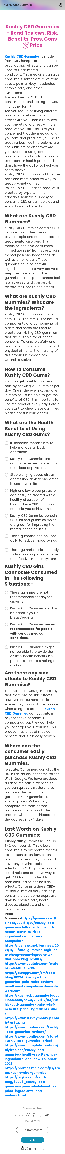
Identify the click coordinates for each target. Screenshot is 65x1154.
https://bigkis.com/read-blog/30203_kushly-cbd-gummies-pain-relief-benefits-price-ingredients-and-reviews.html (30, 1086)
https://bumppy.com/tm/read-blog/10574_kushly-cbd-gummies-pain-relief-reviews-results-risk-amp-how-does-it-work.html (31, 982)
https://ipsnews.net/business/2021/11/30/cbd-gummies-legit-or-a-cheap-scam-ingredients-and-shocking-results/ (32, 952)
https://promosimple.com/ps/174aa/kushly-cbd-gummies (32, 1070)
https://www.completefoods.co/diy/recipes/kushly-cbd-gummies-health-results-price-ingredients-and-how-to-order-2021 (31, 1054)
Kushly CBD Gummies (22, 56)
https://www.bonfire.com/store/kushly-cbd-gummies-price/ (31, 1038)
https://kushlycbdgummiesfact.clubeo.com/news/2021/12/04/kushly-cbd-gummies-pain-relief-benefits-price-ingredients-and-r (32, 1004)
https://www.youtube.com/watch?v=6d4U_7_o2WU (31, 965)
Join (32, 1139)
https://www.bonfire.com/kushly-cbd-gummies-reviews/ (32, 1029)
